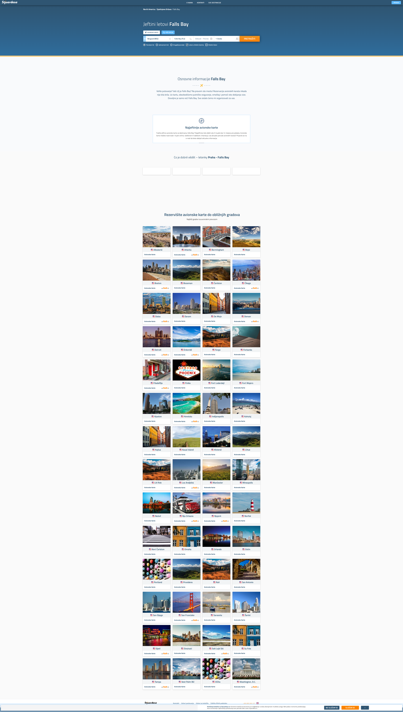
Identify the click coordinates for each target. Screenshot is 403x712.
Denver (247, 316)
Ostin (247, 549)
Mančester (218, 482)
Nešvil (158, 516)
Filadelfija (158, 383)
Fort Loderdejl (217, 383)
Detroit (158, 349)
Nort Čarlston (158, 549)
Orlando (218, 549)
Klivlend (217, 449)
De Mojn (218, 316)
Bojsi (247, 249)
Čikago (248, 283)
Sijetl (158, 648)
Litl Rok (158, 482)
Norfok (248, 516)
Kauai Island (188, 449)
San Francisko (187, 615)
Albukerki (158, 249)
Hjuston (158, 416)
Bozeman (187, 283)
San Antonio (247, 582)
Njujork (217, 516)
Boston (158, 283)
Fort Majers (247, 383)
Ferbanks (247, 349)
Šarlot (248, 615)
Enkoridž (188, 349)
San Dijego (158, 615)
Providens (188, 582)
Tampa (158, 682)
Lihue (247, 449)
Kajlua (158, 449)
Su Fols (247, 648)
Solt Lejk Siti (218, 648)
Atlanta (187, 249)
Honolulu (188, 416)
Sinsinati (188, 648)
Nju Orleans (187, 516)
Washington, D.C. (248, 682)
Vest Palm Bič (187, 682)
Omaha (187, 549)
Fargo (217, 349)
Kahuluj (247, 416)
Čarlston (218, 283)
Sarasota (218, 615)
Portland (158, 582)
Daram (188, 316)
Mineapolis (248, 482)
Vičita (217, 682)
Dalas (158, 316)
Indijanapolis (218, 416)
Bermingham (218, 249)
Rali (218, 582)
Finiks (188, 383)
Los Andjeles (188, 482)
